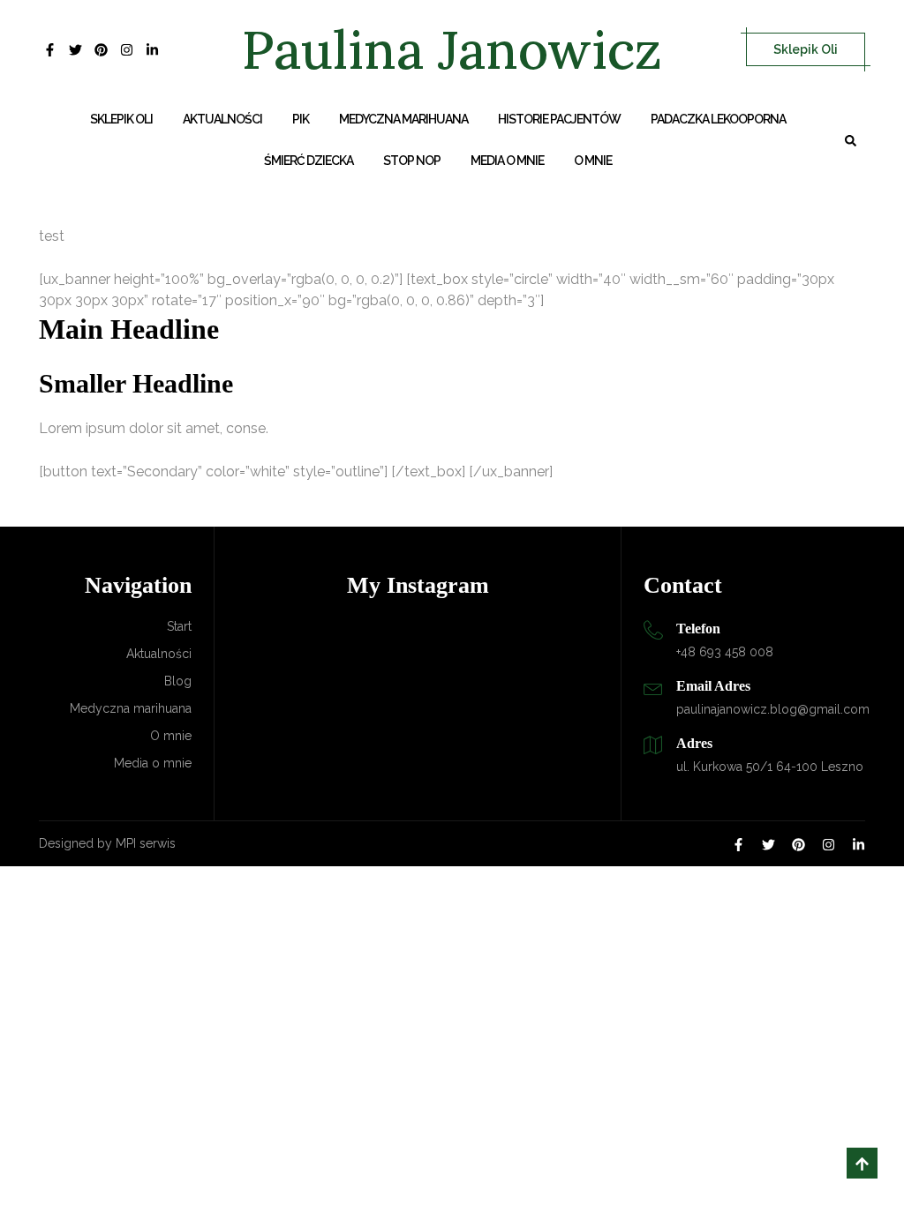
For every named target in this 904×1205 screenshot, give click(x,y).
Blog (178, 681)
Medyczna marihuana (403, 119)
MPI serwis (146, 843)
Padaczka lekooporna (718, 119)
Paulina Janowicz (452, 49)
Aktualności (222, 119)
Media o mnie (507, 160)
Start (179, 626)
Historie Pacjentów (559, 119)
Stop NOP (412, 160)
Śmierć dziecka (308, 160)
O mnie (593, 160)
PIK (300, 119)
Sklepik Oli (805, 49)
